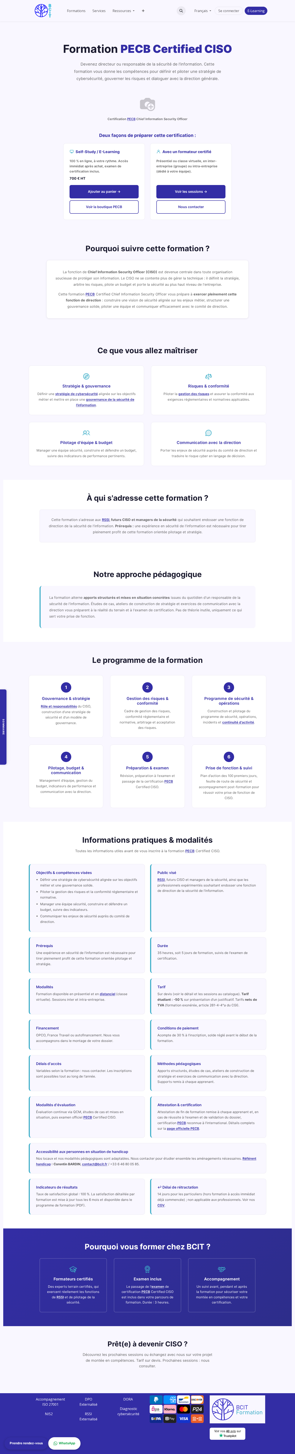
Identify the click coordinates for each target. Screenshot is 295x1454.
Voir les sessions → (191, 191)
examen (157, 1287)
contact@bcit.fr (94, 1164)
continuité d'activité (238, 722)
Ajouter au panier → (104, 191)
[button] (181, 10)
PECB (131, 119)
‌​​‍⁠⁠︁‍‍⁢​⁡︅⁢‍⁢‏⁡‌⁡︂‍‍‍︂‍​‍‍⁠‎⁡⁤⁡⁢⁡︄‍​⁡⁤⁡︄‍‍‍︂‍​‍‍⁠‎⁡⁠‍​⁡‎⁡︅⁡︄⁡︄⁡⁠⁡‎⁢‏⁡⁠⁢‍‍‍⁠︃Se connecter (228, 10)
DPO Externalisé (88, 1402)
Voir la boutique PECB (104, 207)
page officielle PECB (183, 1128)
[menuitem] (76, 10)
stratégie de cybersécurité (76, 394)
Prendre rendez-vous (26, 1443)
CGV (161, 1205)
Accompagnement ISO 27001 (50, 1402)
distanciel (107, 994)
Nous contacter (191, 207)
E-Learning (256, 10)
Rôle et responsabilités (59, 706)
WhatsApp (67, 1443)
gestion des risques (193, 394)
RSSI (105, 520)
